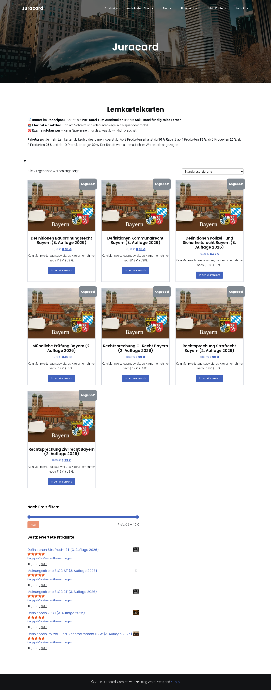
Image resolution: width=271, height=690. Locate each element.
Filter (33, 524)
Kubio (175, 681)
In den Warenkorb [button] (61, 270)
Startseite (111, 8)
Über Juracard (190, 8)
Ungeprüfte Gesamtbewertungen (49, 558)
